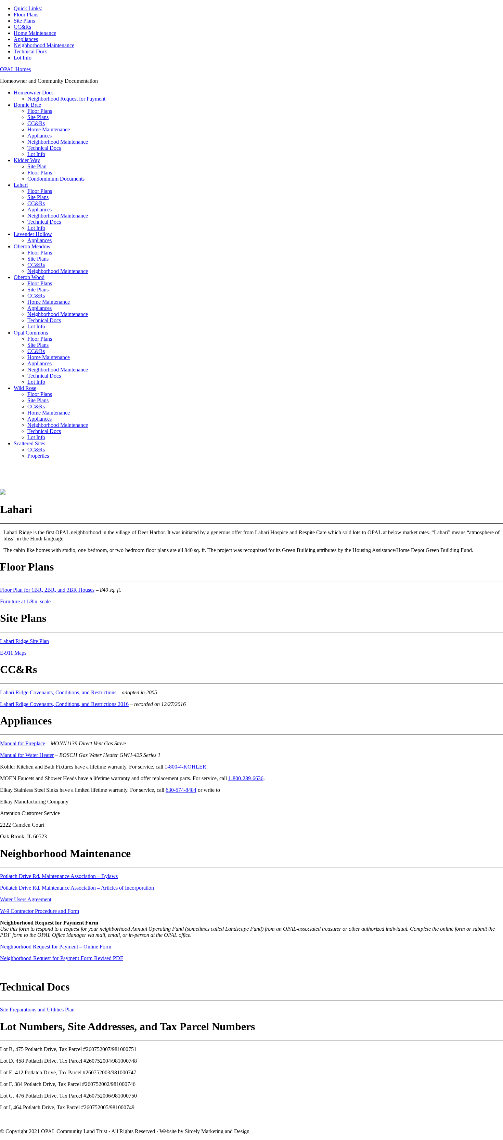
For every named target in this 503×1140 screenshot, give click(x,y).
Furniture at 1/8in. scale (25, 601)
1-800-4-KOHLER (185, 767)
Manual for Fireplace (22, 743)
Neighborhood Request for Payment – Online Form (55, 946)
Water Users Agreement (25, 899)
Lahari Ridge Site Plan (24, 641)
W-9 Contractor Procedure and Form (39, 911)
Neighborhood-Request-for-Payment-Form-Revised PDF (61, 958)
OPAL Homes (15, 69)
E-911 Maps (13, 653)
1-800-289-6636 (245, 778)
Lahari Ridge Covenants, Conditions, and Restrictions (58, 692)
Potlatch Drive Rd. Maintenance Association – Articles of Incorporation (77, 888)
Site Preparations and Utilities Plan (37, 1009)
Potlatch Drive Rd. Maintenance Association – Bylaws (59, 876)
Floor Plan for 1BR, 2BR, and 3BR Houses (47, 590)
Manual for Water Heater (27, 755)
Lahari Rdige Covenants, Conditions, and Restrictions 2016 (64, 704)
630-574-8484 (181, 790)
